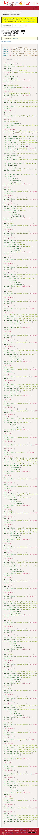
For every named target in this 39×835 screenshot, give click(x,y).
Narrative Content (7, 25)
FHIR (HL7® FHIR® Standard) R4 (10, 19)
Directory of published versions (28, 21)
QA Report (16, 832)
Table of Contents (9, 832)
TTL (26, 25)
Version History (23, 832)
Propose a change (8, 834)
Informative (15, 38)
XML (15, 25)
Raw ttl (3, 41)
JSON (21, 25)
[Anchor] (16, 35)
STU (28, 18)
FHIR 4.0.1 (22, 830)
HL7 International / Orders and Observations (18, 829)
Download (7, 41)
